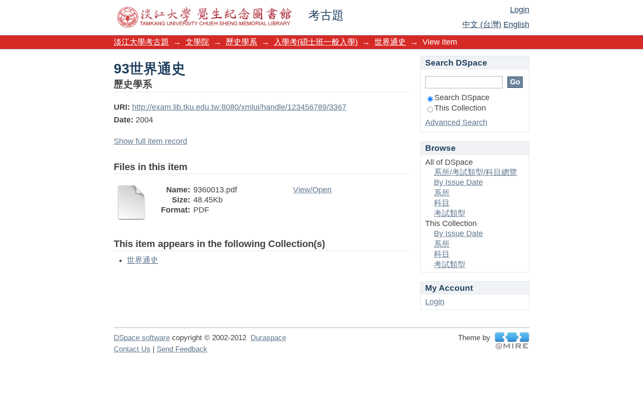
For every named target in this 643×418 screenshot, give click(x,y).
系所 (442, 192)
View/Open (312, 189)
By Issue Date (458, 182)
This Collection (460, 108)
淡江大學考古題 (141, 42)
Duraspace (268, 338)
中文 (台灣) (481, 24)
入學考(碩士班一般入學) (316, 42)
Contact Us (132, 349)
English (516, 24)
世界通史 (390, 42)
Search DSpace (461, 97)
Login (519, 9)
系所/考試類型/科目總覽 (475, 172)
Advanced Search (456, 122)
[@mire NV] (512, 341)
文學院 (197, 42)
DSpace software (142, 338)
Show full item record (150, 141)
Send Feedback (182, 349)
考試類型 (449, 213)
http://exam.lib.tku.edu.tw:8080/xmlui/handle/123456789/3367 (239, 107)
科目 (442, 203)
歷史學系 (241, 42)
